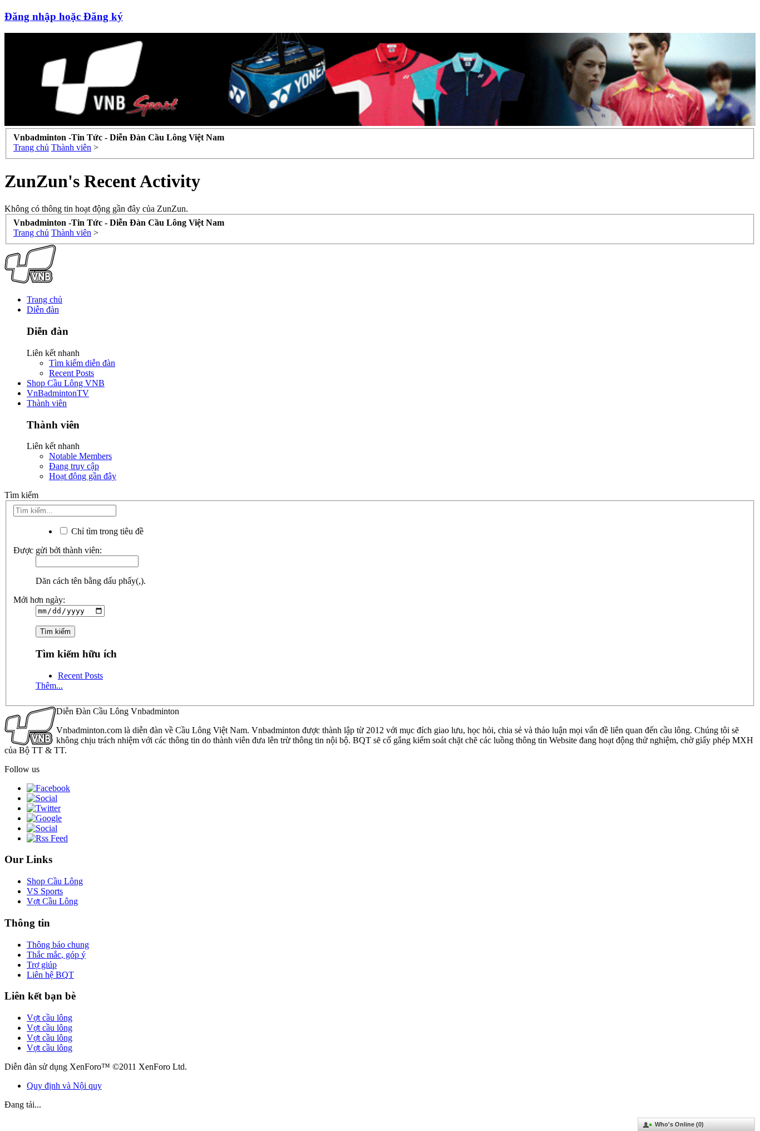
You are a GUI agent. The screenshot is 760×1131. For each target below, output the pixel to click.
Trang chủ (44, 299)
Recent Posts (71, 373)
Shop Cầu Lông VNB (66, 383)
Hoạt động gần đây (82, 476)
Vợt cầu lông (49, 1017)
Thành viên (47, 403)
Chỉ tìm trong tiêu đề (106, 531)
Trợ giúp (42, 964)
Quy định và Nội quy (64, 1085)
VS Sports (45, 891)
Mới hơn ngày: (39, 599)
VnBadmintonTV (58, 393)
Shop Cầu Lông (55, 881)
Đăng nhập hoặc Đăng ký (63, 16)
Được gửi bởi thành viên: (57, 550)
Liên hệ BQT (50, 974)
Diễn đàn (43, 309)
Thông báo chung (58, 944)
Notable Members (80, 456)
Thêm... (49, 685)
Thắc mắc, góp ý (56, 954)
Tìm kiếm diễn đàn (82, 363)
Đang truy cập (74, 466)
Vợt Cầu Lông (52, 901)
